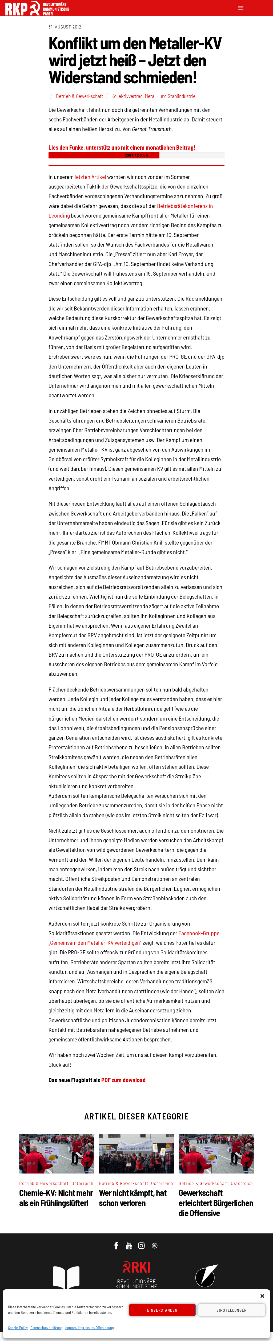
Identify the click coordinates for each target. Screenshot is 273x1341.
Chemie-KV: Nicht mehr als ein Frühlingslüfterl (56, 1197)
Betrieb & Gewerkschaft (79, 96)
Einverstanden (162, 1310)
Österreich (82, 1183)
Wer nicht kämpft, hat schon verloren (132, 1197)
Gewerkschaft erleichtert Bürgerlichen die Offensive (216, 1202)
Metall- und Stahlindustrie (170, 96)
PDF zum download (123, 1079)
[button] (262, 1296)
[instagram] (142, 1243)
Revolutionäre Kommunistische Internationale (136, 1286)
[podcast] (155, 1243)
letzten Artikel (90, 176)
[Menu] (241, 7)
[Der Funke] (37, 13)
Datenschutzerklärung (46, 1327)
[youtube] (129, 1243)
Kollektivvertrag (127, 96)
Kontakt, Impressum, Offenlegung (89, 1327)
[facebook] (116, 1243)
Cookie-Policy (18, 1327)
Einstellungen (231, 1310)
